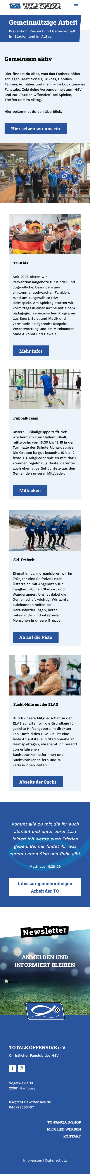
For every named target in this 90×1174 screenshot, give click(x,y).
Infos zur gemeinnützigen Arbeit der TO (45, 887)
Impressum (32, 1160)
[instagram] (21, 1068)
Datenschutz (56, 1160)
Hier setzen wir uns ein (35, 128)
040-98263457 (21, 1107)
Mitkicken (30, 490)
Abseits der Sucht (37, 782)
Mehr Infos (31, 351)
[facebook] (12, 1068)
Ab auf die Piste (35, 637)
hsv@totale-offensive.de (30, 1102)
